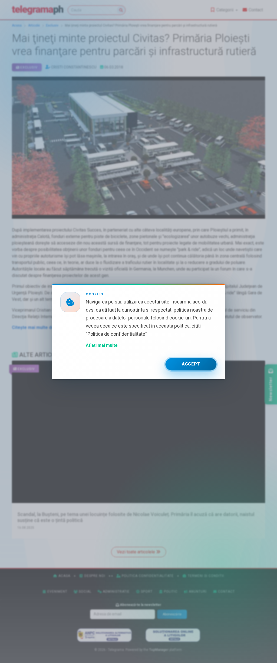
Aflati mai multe (102, 345)
